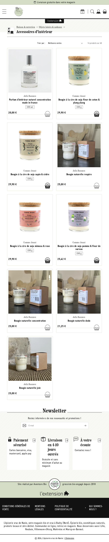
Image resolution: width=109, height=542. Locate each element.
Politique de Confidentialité (63, 508)
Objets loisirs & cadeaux (50, 27)
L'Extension (69, 538)
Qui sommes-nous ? (96, 508)
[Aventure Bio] (54, 484)
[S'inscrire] (82, 425)
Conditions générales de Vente (16, 508)
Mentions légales (40, 508)
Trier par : (41, 43)
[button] (4, 11)
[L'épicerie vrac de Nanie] (19, 11)
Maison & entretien (25, 27)
